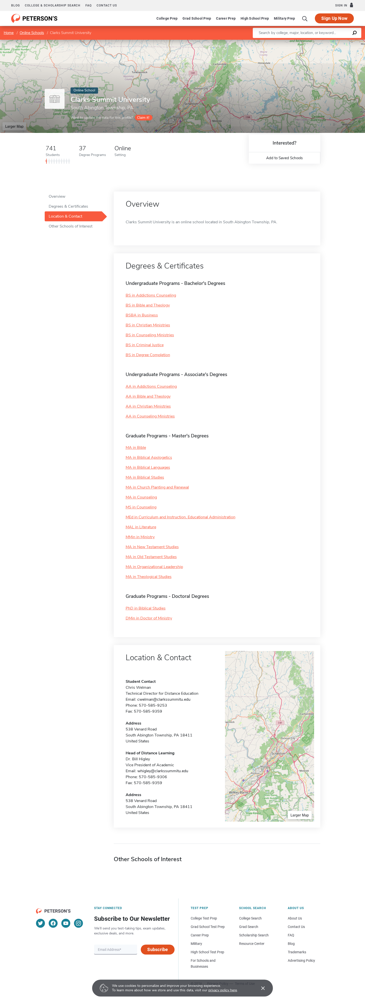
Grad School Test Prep (208, 927)
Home (9, 32)
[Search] (305, 18)
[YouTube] (65, 923)
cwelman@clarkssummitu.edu (163, 699)
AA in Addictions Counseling (151, 386)
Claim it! (143, 117)
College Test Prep (204, 918)
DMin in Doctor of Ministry (149, 618)
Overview (57, 196)
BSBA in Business (142, 315)
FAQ (88, 5)
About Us (295, 918)
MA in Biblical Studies (145, 477)
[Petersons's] (34, 18)
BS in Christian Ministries (148, 325)
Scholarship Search (254, 935)
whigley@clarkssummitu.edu (162, 771)
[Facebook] (53, 923)
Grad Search (248, 927)
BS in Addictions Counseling (151, 295)
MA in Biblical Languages (148, 467)
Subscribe (157, 949)
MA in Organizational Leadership (154, 567)
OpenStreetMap (331, 42)
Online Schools (32, 32)
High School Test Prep (207, 952)
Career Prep (226, 18)
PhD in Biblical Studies (146, 608)
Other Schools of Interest (70, 226)
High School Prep (255, 18)
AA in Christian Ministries (148, 406)
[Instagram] (78, 923)
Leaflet (306, 42)
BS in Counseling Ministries (150, 335)
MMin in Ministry (140, 537)
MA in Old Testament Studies (151, 557)
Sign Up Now (334, 18)
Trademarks (297, 952)
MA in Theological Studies (149, 576)
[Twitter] (40, 923)
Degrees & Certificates (68, 206)
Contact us (107, 5)
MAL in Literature (141, 527)
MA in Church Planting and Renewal (157, 487)
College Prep (167, 18)
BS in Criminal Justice (145, 345)
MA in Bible (136, 447)
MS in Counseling (141, 507)
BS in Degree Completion (148, 355)
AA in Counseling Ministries (150, 416)
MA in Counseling (141, 497)
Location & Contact (65, 216)
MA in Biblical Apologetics (149, 457)
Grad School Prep (196, 18)
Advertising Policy (301, 960)
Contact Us (296, 927)
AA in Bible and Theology (148, 396)
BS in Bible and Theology (148, 305)
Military (196, 944)
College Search (250, 918)
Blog (15, 5)
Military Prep (284, 18)
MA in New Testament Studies (152, 547)
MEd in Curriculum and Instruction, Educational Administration (180, 517)
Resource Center (251, 944)
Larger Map (14, 126)
